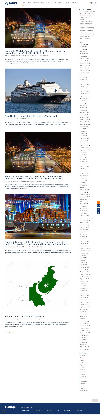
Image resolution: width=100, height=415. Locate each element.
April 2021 (82, 185)
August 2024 (83, 98)
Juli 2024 (82, 100)
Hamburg (39, 55)
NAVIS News (83, 388)
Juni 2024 (82, 103)
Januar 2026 (83, 61)
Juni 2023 (82, 129)
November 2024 (84, 91)
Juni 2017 (82, 286)
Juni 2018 (82, 257)
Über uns (36, 3)
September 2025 (84, 70)
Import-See (46, 55)
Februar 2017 (83, 295)
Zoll (81, 393)
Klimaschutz (83, 379)
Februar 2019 (83, 241)
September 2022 (84, 150)
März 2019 (83, 239)
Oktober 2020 (83, 199)
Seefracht (43, 3)
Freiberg (82, 367)
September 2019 (84, 227)
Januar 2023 (83, 140)
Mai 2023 (82, 131)
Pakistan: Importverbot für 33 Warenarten (25, 316)
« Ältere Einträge (9, 333)
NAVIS (81, 386)
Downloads (67, 410)
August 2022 (83, 152)
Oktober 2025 (83, 68)
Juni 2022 (82, 157)
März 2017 (83, 293)
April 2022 (82, 161)
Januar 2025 (83, 86)
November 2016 (84, 302)
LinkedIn (79, 410)
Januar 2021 (83, 192)
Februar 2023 (83, 138)
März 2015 (83, 344)
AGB (58, 410)
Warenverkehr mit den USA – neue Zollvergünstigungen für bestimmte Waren (87, 13)
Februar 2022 (83, 166)
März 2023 (83, 136)
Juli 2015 (82, 337)
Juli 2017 (82, 283)
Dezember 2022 (84, 143)
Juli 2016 (82, 311)
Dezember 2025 (84, 63)
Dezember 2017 (84, 272)
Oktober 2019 (83, 225)
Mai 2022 (82, 159)
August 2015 (83, 335)
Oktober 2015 (83, 330)
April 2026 (82, 54)
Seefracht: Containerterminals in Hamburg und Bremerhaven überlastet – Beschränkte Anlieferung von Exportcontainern (34, 177)
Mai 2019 (82, 234)
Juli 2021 (82, 178)
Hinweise (82, 374)
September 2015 (84, 333)
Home (23, 3)
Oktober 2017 (83, 276)
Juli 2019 (82, 232)
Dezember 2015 (84, 325)
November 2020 (84, 197)
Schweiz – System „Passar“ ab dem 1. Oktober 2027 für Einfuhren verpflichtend (87, 28)
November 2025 (84, 65)
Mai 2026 (82, 51)
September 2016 (84, 307)
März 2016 (83, 318)
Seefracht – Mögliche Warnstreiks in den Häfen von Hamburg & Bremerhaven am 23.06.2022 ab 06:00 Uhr (35, 52)
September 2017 (84, 279)
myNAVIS (24, 5)
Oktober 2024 (83, 93)
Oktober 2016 (83, 304)
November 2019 (84, 222)
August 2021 (83, 175)
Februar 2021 (83, 190)
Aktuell (29, 3)
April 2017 (82, 290)
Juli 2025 (82, 75)
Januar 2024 (83, 114)
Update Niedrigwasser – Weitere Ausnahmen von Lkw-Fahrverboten (86, 23)
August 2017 (83, 281)
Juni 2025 (82, 77)
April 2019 (82, 236)
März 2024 (83, 110)
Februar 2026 (83, 58)
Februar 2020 (83, 215)
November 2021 (84, 171)
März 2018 (83, 265)
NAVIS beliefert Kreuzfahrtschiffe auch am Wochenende (31, 116)
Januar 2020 (83, 218)
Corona (82, 362)
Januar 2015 (83, 349)
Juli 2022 (82, 154)
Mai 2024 (82, 105)
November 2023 (84, 119)
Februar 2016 (83, 321)
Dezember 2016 (84, 300)
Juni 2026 (82, 49)
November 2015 (84, 328)
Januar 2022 (83, 168)
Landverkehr (52, 3)
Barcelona (82, 358)
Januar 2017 (83, 297)
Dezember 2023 (84, 117)
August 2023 (83, 126)
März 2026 (83, 56)
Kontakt (73, 3)
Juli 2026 (82, 47)
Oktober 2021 (83, 173)
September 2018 (84, 250)
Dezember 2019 (84, 220)
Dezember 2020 (84, 194)
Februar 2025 (83, 84)
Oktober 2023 (83, 122)
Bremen (28, 55)
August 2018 (83, 253)
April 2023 (82, 133)
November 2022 (84, 145)
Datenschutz (38, 410)
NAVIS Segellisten (84, 390)
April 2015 (82, 342)
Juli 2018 (82, 255)
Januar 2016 (83, 323)
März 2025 (83, 82)
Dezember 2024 (84, 89)
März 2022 (83, 164)
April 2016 (82, 316)
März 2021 (83, 187)
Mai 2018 (82, 260)
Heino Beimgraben (12, 55)
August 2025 (83, 72)
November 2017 (84, 274)
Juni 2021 (82, 180)
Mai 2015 (82, 340)
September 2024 (84, 96)
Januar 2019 (83, 243)
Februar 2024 (83, 112)
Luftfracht (61, 3)
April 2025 (82, 79)
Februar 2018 (83, 267)
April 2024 (82, 107)
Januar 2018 (83, 269)
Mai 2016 (82, 314)
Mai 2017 (82, 288)
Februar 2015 (83, 347)
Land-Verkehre (30, 118)
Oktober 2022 (83, 147)
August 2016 (83, 309)
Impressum (25, 410)
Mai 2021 (82, 182)
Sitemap (49, 410)
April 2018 (82, 262)
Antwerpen (83, 355)
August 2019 (83, 229)
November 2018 (84, 248)
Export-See (34, 55)
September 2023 (84, 124)
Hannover (82, 372)
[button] (3, 411)
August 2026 (83, 44)
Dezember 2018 (84, 246)
